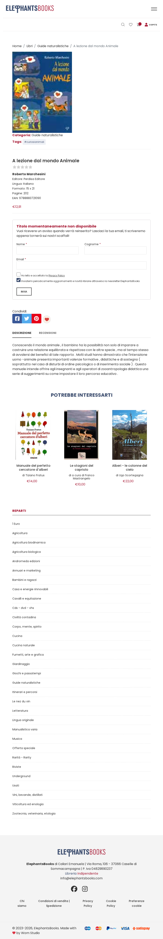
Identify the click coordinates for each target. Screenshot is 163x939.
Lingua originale (23, 720)
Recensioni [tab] (47, 333)
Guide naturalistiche (53, 46)
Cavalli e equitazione (26, 599)
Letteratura (20, 711)
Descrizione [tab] (21, 333)
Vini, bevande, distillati (27, 795)
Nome (21, 244)
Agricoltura (19, 533)
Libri (29, 46)
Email (21, 259)
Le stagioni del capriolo (81, 468)
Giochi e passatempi (26, 673)
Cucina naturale (23, 645)
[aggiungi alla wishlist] (47, 319)
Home (17, 46)
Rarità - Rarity (21, 757)
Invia (24, 291)
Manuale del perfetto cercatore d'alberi (33, 468)
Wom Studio (30, 933)
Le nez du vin (21, 701)
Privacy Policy (57, 275)
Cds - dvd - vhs (23, 608)
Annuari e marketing (26, 571)
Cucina (17, 636)
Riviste (16, 767)
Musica (17, 739)
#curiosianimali (34, 142)
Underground (21, 776)
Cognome (92, 244)
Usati (15, 785)
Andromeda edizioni (26, 561)
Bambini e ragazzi (24, 580)
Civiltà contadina (24, 617)
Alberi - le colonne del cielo (129, 468)
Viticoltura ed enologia (28, 804)
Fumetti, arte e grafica (28, 655)
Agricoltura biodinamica (29, 542)
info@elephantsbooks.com (81, 878)
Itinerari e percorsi (24, 692)
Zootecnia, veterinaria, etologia (33, 814)
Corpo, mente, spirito (27, 627)
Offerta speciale (23, 748)
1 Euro (16, 524)
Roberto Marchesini (29, 174)
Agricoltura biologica (26, 552)
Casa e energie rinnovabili (30, 589)
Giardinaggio (21, 664)
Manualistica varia (24, 729)
